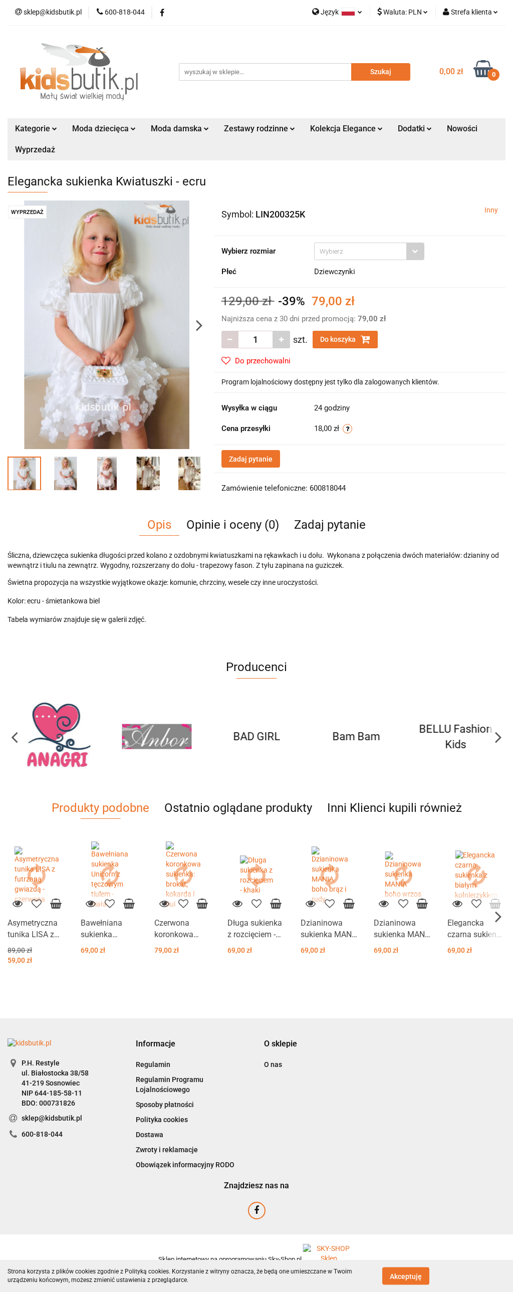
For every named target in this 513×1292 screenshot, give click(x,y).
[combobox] (369, 251)
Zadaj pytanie (251, 459)
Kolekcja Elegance (344, 128)
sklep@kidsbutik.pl (52, 1118)
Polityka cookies (162, 1120)
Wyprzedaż (35, 149)
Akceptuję (406, 1276)
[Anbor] (57, 736)
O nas (273, 1064)
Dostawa (149, 1135)
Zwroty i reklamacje (167, 1150)
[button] (155, 1044)
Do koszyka (338, 339)
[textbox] (360, 251)
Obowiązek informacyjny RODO (185, 1165)
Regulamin (153, 1064)
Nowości (462, 128)
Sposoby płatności (165, 1105)
